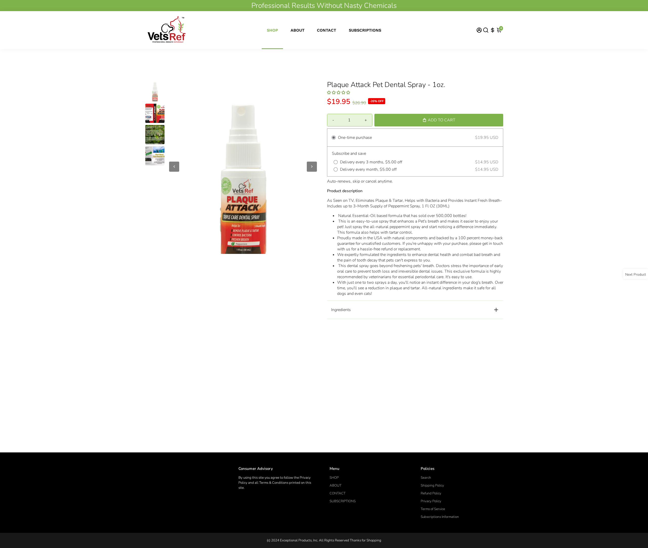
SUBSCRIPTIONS (365, 30)
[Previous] (174, 167)
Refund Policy (431, 493)
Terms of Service (433, 509)
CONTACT (326, 30)
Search (426, 477)
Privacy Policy (431, 501)
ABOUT (298, 30)
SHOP (272, 30)
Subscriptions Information (440, 516)
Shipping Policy (432, 485)
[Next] (312, 167)
